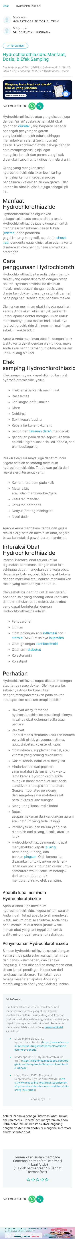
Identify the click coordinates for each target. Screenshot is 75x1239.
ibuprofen (56, 638)
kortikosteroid (47, 644)
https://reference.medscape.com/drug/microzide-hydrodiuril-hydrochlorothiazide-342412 (41, 1064)
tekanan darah (40, 431)
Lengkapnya (37, 1099)
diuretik (24, 126)
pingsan (30, 857)
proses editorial (54, 1027)
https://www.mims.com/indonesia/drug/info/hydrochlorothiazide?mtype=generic (41, 1046)
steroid (17, 638)
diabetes (34, 650)
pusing (51, 847)
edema (9, 233)
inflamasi (50, 633)
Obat (6, 5)
